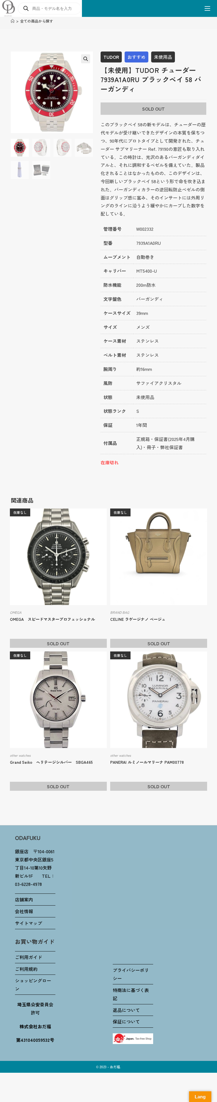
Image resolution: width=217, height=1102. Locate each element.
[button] (85, 58)
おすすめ (136, 56)
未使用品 (163, 56)
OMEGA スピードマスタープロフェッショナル (52, 619)
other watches (20, 755)
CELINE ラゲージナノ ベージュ (138, 619)
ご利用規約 (26, 969)
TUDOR (111, 56)
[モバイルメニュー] (205, 8)
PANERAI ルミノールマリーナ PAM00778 (147, 762)
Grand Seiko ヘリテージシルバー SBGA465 (51, 762)
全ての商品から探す (36, 21)
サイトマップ (28, 923)
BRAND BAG (119, 612)
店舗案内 (24, 899)
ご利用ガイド (28, 957)
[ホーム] (12, 21)
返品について (126, 1010)
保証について (126, 1021)
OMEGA (15, 612)
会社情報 (24, 911)
